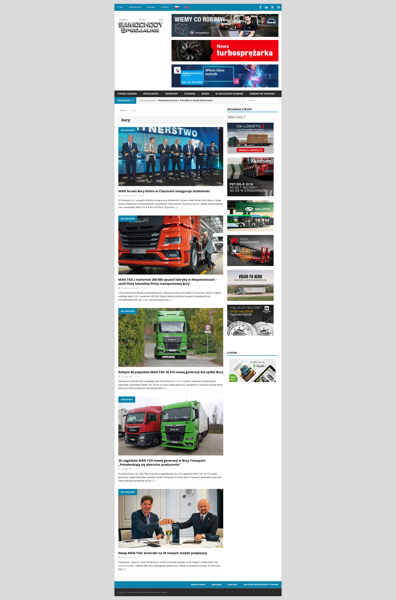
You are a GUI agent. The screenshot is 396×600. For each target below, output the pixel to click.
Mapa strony (198, 584)
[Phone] (272, 7)
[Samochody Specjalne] (140, 26)
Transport (171, 93)
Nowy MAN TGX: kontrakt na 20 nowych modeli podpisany (162, 553)
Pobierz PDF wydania (262, 93)
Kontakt (165, 7)
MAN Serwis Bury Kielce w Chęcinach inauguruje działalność (164, 191)
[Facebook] (260, 7)
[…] (176, 207)
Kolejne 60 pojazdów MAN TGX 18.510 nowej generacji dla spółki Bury (170, 372)
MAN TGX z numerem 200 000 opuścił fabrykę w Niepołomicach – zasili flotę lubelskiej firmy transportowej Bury (167, 281)
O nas (120, 7)
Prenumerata (135, 7)
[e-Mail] (279, 7)
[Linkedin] (266, 7)
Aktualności (151, 93)
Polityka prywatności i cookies (261, 584)
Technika (189, 93)
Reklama (151, 7)
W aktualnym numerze (229, 93)
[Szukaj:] (262, 100)
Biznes (205, 93)
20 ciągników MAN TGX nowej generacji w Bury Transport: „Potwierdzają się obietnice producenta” (162, 462)
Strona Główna (127, 93)
